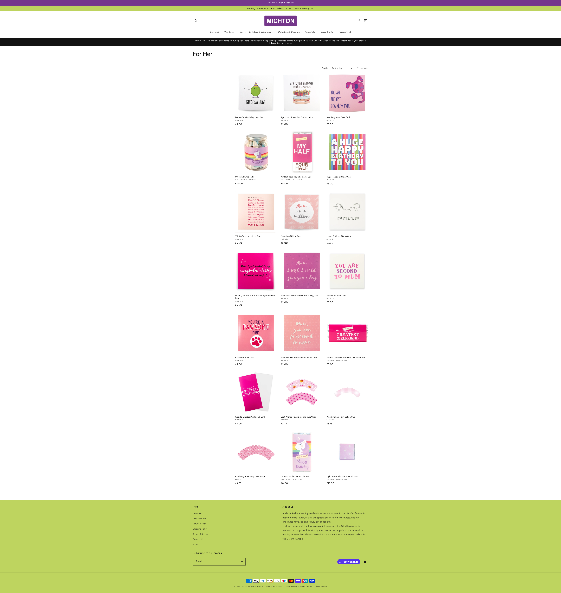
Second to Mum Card (336, 295)
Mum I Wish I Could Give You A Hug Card (299, 295)
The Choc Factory (247, 586)
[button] (196, 21)
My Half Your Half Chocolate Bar (296, 177)
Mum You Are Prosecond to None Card (299, 357)
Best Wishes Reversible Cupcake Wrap (298, 417)
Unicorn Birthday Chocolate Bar (295, 476)
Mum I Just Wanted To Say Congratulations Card (255, 296)
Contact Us (198, 539)
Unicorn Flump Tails (244, 177)
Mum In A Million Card (291, 236)
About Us (197, 513)
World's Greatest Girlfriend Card (250, 417)
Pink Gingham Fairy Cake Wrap (341, 417)
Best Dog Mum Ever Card (338, 117)
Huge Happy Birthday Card (339, 177)
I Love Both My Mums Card (339, 236)
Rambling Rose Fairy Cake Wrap (250, 476)
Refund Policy (199, 523)
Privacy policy (291, 586)
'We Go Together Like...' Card (248, 236)
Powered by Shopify (262, 586)
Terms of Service (200, 534)
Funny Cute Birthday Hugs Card (249, 117)
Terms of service (306, 586)
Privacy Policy (199, 518)
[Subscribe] (242, 561)
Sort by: (325, 68)
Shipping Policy (200, 529)
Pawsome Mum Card (244, 357)
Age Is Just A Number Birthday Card (297, 117)
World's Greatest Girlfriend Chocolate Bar (346, 357)
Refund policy (278, 586)
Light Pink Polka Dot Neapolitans (342, 476)
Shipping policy (321, 586)
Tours (195, 544)
